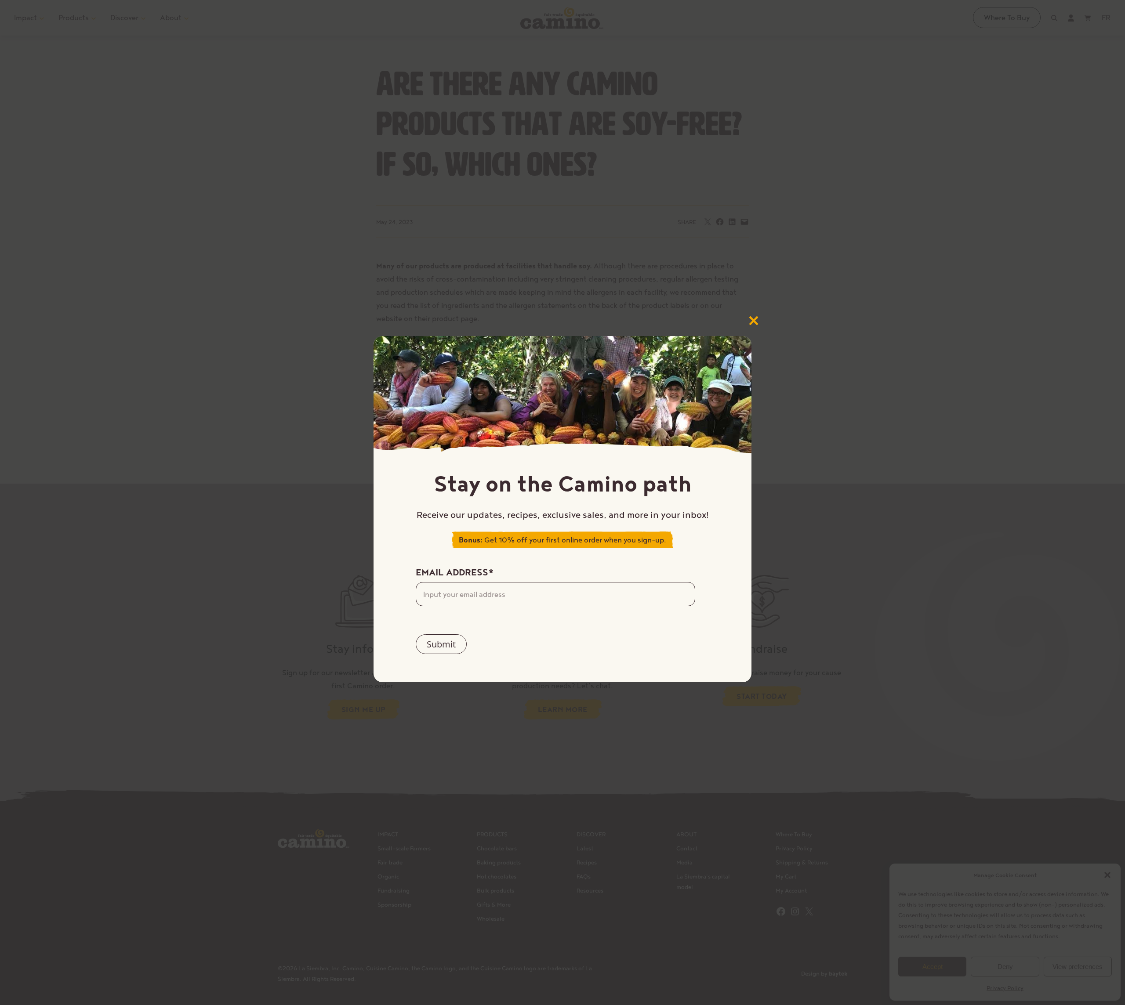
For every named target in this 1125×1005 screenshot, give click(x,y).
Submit (441, 644)
